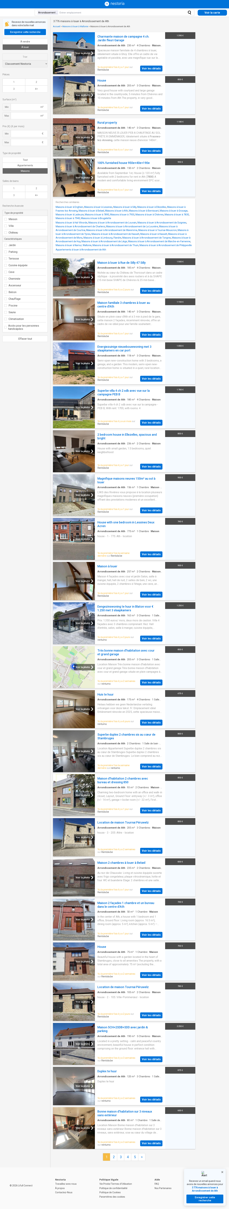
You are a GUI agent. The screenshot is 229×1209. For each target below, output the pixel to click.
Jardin (12, 245)
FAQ (157, 1183)
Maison (13, 219)
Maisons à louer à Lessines (98, 207)
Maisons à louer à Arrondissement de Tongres (146, 237)
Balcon (12, 292)
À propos (60, 1188)
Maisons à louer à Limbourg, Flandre (102, 237)
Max (7, 115)
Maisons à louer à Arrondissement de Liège (104, 241)
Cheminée (14, 278)
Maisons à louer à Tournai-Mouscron (157, 230)
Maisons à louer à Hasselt (153, 234)
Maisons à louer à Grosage (174, 210)
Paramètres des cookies (112, 1196)
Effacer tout (25, 338)
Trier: (25, 57)
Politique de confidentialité (113, 1188)
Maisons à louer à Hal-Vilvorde (71, 222)
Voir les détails (151, 68)
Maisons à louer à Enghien (69, 207)
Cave (11, 272)
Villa (11, 225)
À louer (25, 47)
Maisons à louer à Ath (116, 210)
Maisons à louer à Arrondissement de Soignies (161, 222)
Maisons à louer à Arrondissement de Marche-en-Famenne (159, 241)
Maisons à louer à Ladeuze (70, 214)
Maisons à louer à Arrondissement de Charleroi (80, 226)
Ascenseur (15, 285)
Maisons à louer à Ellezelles (151, 207)
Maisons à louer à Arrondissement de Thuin (115, 245)
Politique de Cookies (110, 1192)
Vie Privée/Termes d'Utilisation (115, 1183)
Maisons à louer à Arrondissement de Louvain (112, 222)
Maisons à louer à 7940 (68, 218)
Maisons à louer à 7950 (122, 214)
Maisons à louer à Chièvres (149, 214)
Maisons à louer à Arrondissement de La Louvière (132, 226)
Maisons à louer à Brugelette (96, 218)
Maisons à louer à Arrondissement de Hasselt (115, 234)
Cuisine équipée (18, 265)
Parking (13, 251)
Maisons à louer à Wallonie (75, 26)
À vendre (25, 41)
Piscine (13, 305)
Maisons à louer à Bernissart (144, 210)
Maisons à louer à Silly (124, 207)
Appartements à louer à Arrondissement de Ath (81, 249)
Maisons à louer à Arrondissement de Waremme (111, 230)
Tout (25, 160)
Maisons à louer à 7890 (97, 214)
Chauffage (15, 298)
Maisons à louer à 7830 (177, 214)
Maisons (25, 171)
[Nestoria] (114, 5)
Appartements (25, 165)
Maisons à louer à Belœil (91, 210)
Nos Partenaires (163, 1188)
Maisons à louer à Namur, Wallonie (74, 245)
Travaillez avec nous (66, 1183)
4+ (36, 89)
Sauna (12, 312)
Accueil (56, 26)
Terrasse (14, 258)
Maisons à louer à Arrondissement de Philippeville (165, 245)
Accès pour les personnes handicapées (23, 327)
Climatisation (16, 319)
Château (13, 232)
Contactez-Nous (63, 1192)
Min (7, 107)
